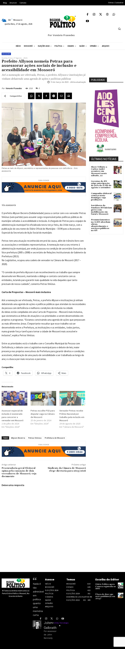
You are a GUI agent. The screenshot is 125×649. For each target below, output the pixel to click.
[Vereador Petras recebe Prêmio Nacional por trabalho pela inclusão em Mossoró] (72, 398)
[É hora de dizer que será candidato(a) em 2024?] (120, 595)
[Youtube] (87, 21)
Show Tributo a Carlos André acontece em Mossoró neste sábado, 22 (99, 171)
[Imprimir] (68, 96)
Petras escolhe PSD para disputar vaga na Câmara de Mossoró (43, 414)
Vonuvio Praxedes (14, 88)
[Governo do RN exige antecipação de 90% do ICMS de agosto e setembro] (118, 184)
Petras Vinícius (35, 438)
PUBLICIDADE (98, 80)
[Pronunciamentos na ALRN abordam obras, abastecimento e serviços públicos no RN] (118, 223)
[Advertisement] (107, 251)
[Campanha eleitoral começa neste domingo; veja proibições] (118, 196)
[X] (100, 14)
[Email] (61, 96)
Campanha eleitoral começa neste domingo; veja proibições (101, 196)
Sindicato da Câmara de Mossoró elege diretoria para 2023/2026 (67, 469)
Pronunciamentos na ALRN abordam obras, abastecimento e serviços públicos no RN (100, 225)
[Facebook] (87, 14)
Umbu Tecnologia (61, 623)
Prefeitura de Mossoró (55, 438)
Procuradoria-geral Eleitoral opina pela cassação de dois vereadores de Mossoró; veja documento (19, 472)
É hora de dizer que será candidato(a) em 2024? (105, 596)
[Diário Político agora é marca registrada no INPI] (120, 585)
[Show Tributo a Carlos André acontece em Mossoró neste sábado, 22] (118, 170)
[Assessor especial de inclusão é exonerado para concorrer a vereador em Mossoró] (14, 398)
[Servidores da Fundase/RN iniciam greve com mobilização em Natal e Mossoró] (118, 208)
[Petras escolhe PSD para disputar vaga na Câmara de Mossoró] (43, 398)
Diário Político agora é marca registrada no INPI (105, 586)
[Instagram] (94, 14)
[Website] (107, 14)
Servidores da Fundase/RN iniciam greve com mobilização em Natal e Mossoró (101, 209)
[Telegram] (53, 96)
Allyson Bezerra (18, 438)
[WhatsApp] (113, 14)
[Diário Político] (62, 21)
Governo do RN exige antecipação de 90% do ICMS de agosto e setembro (101, 184)
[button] (119, 29)
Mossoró (6, 54)
